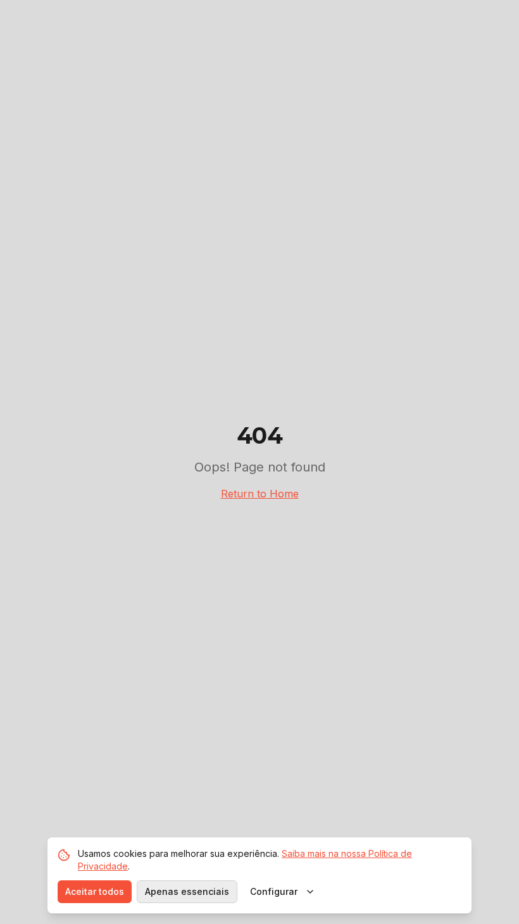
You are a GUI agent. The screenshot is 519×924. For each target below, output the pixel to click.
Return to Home (260, 493)
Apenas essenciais (187, 891)
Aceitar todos (94, 891)
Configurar (273, 891)
